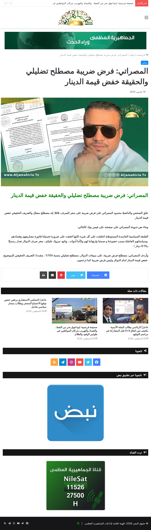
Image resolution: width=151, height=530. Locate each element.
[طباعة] (43, 275)
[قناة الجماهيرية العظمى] (75, 17)
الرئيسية (141, 54)
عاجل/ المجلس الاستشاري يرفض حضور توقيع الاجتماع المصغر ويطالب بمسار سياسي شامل (25, 303)
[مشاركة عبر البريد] (52, 275)
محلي (132, 54)
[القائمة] (146, 19)
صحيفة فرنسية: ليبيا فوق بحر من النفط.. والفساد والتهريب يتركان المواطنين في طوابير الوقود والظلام (81, 3)
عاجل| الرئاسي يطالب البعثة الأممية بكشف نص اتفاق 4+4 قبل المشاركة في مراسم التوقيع (127, 331)
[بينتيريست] (61, 275)
